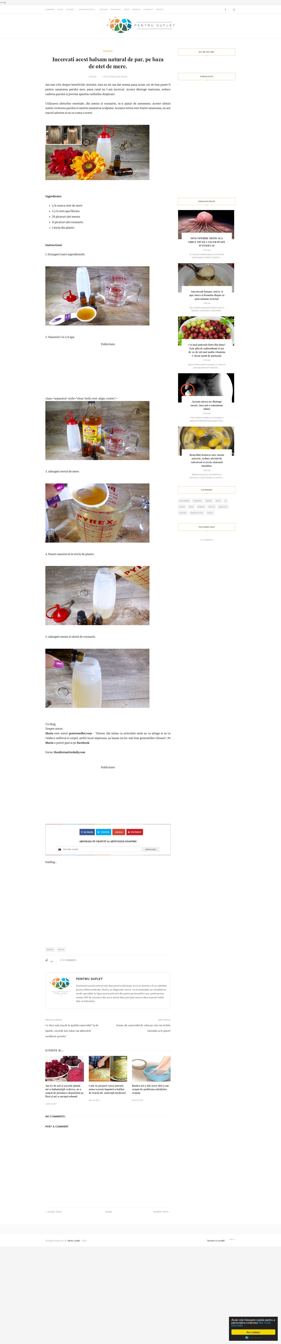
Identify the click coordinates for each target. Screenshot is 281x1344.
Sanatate (116, 9)
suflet (210, 512)
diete (218, 500)
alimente (197, 500)
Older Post (55, 1212)
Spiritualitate (86, 9)
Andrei (209, 500)
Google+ (119, 832)
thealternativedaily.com (69, 752)
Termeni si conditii (216, 1241)
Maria (49, 733)
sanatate (223, 506)
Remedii (136, 9)
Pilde (60, 9)
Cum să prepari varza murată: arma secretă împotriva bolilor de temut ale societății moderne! (107, 1089)
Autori (70, 9)
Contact (148, 9)
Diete (126, 9)
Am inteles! (253, 1332)
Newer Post (161, 1212)
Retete (160, 9)
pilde (191, 506)
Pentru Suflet (73, 1241)
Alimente (50, 9)
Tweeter (105, 832)
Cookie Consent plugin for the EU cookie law (253, 1337)
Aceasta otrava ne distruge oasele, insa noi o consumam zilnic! (207, 405)
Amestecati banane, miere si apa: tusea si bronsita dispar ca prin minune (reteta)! (206, 295)
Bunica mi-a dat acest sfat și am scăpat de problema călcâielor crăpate (150, 1089)
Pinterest (136, 832)
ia (225, 500)
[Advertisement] (108, 369)
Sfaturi (103, 9)
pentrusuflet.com (80, 733)
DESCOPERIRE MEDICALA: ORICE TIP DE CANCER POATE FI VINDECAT (206, 242)
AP (51, 962)
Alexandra (184, 500)
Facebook (83, 742)
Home (109, 1212)
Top (232, 1239)
